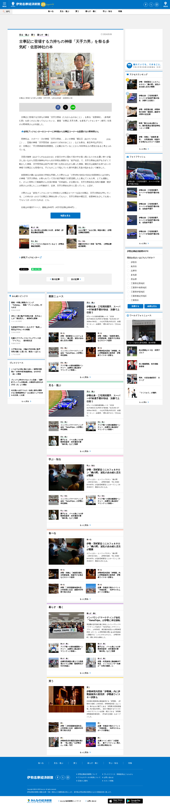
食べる (51, 11)
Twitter (151, 4)
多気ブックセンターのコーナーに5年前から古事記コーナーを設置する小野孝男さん (61, 131)
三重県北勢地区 (138, 283)
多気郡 (134, 275)
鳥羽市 (134, 266)
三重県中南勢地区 (139, 287)
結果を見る (152, 306)
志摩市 (134, 270)
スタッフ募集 (108, 781)
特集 (120, 11)
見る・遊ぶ (64, 11)
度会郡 (134, 279)
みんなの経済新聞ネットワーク (39, 801)
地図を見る (65, 215)
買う (77, 11)
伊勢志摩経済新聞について (87, 774)
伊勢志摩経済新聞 (25, 4)
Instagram (157, 4)
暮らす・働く (91, 11)
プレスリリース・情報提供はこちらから (118, 774)
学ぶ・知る (107, 11)
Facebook (146, 4)
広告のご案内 (83, 781)
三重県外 (135, 300)
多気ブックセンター (30, 257)
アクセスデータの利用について (89, 777)
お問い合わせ (108, 777)
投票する (135, 306)
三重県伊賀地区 (138, 292)
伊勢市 (134, 262)
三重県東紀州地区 (139, 296)
